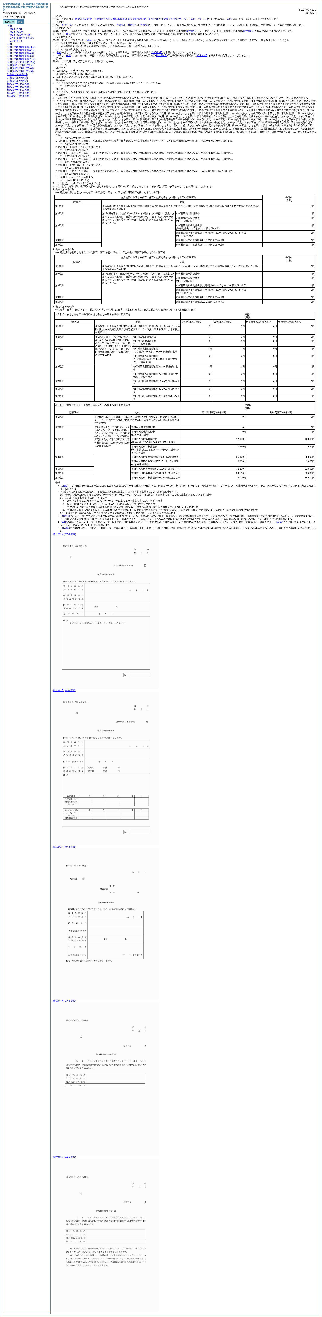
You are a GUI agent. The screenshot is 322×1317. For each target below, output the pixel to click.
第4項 (64, 522)
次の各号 (87, 40)
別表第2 (131, 25)
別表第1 (121, 25)
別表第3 (145, 25)
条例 (229, 19)
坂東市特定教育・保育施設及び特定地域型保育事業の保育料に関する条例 (141, 19)
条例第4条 (66, 25)
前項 (68, 34)
